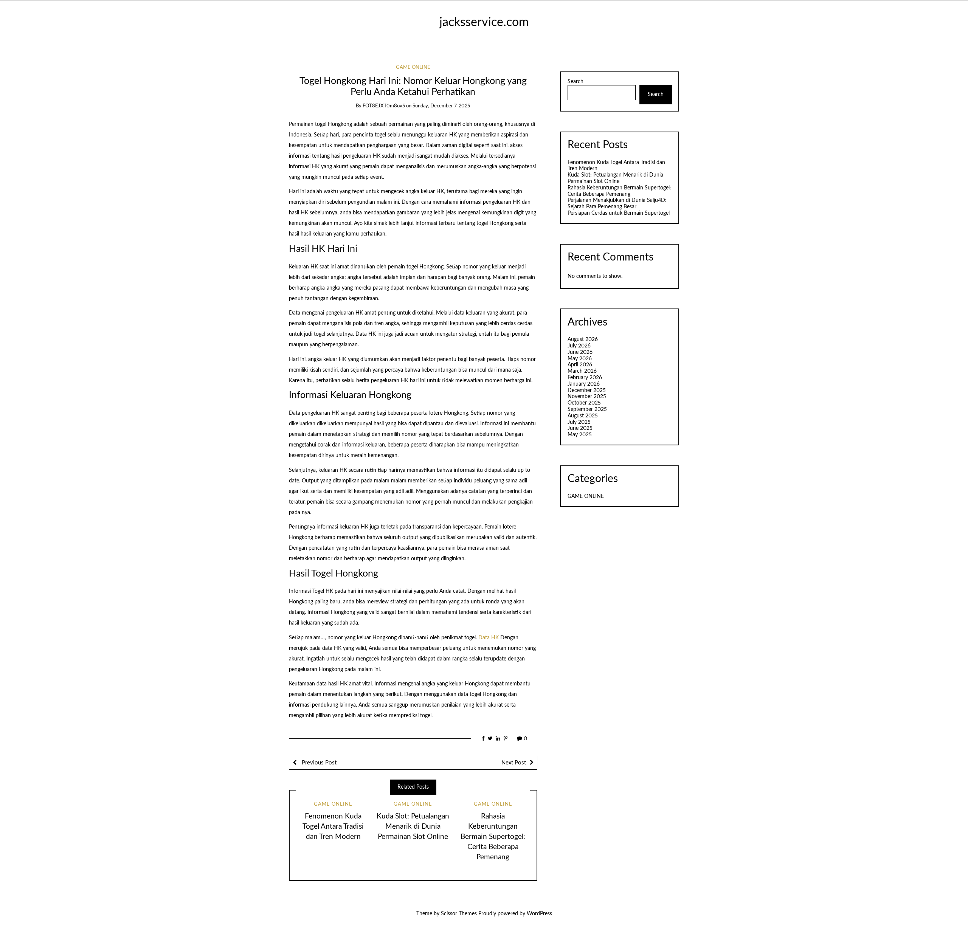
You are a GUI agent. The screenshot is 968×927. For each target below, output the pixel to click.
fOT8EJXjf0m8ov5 (384, 106)
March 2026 (582, 371)
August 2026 (583, 339)
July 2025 (579, 422)
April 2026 (580, 364)
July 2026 (579, 346)
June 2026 (580, 352)
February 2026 (585, 377)
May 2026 (580, 358)
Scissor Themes (459, 913)
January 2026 (584, 384)
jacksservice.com (484, 22)
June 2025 (580, 428)
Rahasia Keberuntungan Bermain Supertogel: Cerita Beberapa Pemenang (493, 837)
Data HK (488, 637)
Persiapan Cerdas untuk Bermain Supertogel (619, 213)
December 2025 (587, 390)
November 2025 (587, 396)
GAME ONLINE (413, 67)
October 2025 (584, 403)
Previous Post (318, 763)
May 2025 (580, 434)
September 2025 (587, 409)
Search (575, 81)
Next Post (513, 763)
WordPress (539, 913)
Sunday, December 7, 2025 (441, 106)
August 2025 (583, 416)
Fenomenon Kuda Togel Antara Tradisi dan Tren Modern (333, 826)
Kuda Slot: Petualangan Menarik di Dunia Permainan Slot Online (413, 826)
